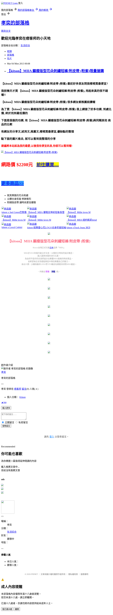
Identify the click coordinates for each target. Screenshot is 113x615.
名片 (9, 58)
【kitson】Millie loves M (78, 212)
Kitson (22, 397)
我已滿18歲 (7, 609)
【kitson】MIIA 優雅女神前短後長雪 (45, 212)
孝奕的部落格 (15, 22)
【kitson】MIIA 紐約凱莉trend (82, 220)
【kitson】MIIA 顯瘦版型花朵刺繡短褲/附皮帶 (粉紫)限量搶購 (55, 71)
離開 (17, 609)
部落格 (10, 55)
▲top (3, 402)
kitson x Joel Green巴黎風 (14, 212)
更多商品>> (12, 183)
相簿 (9, 51)
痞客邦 (17, 389)
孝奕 (3, 372)
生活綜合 (25, 45)
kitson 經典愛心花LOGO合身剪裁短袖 (46, 227)
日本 (51, 247)
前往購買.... (47, 164)
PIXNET (34, 574)
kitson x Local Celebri (12, 227)
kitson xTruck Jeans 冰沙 (78, 227)
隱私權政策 (73, 574)
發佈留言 (6, 426)
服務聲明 (84, 574)
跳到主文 (6, 31)
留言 (24, 389)
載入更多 (6, 408)
